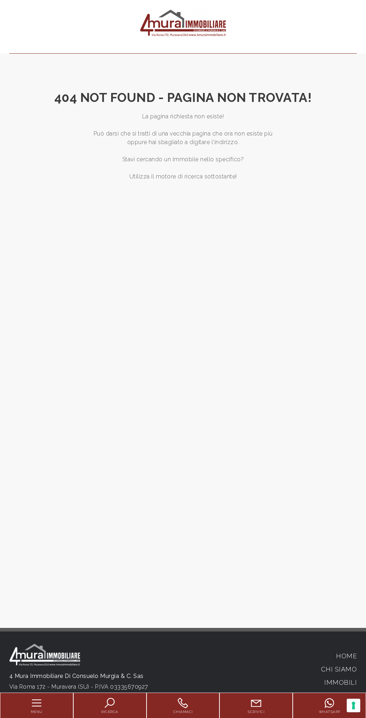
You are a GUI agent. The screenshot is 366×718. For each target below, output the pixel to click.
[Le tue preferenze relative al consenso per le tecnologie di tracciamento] (353, 705)
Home (346, 656)
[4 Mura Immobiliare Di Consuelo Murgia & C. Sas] (183, 22)
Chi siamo (339, 669)
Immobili (340, 682)
